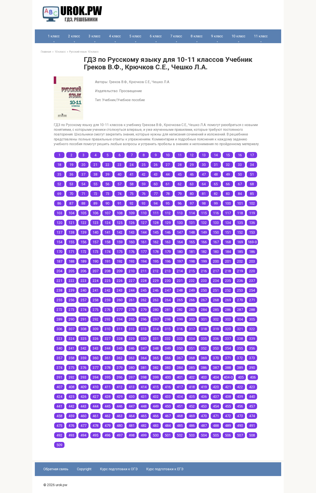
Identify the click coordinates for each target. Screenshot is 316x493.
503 (192, 435)
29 (192, 165)
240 (83, 290)
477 (83, 426)
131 (192, 223)
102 (252, 203)
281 (168, 310)
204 (59, 271)
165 (192, 242)
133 (216, 223)
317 (192, 329)
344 (107, 348)
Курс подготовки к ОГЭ (119, 469)
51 (252, 174)
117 (228, 213)
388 (228, 368)
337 (228, 339)
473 (240, 416)
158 (107, 242)
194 (144, 261)
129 (168, 223)
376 (83, 368)
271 (252, 300)
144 (144, 232)
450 (168, 406)
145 (156, 232)
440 (252, 397)
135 (240, 223)
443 (83, 406)
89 (95, 203)
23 (119, 165)
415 (156, 387)
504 (204, 435)
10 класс (238, 36)
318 (204, 329)
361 (107, 358)
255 (59, 300)
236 (240, 281)
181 (192, 252)
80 (192, 194)
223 (83, 281)
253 (240, 290)
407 (59, 387)
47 (204, 174)
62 (180, 184)
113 (180, 213)
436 (204, 397)
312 (132, 329)
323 (59, 339)
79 (180, 194)
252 (228, 290)
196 (168, 261)
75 (131, 194)
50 (240, 174)
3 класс (94, 36)
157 (95, 242)
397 (132, 377)
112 (168, 213)
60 (156, 184)
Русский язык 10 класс (84, 51)
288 (252, 310)
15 (228, 155)
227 (132, 281)
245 (144, 290)
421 (228, 387)
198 (192, 261)
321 (240, 329)
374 (59, 368)
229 (156, 281)
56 (107, 184)
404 (216, 377)
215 (192, 271)
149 (204, 232)
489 (228, 426)
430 (132, 397)
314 (156, 329)
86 (59, 203)
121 (71, 223)
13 (204, 155)
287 (240, 310)
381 (144, 368)
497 (120, 435)
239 (71, 290)
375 (71, 368)
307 (71, 329)
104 (71, 213)
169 (240, 242)
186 (252, 252)
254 (252, 290)
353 (216, 348)
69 (59, 194)
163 (168, 242)
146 (168, 232)
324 (71, 339)
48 (216, 174)
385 (192, 368)
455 (228, 406)
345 (120, 348)
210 (132, 271)
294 (120, 319)
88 (83, 203)
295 (132, 319)
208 (107, 271)
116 (216, 213)
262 (144, 300)
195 (156, 261)
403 (204, 377)
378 (107, 368)
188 (71, 261)
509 (59, 445)
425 (71, 397)
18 (59, 165)
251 (216, 290)
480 (120, 426)
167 (216, 242)
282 (180, 310)
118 (240, 213)
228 (144, 281)
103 (59, 213)
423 (252, 387)
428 (107, 397)
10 (168, 155)
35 (59, 174)
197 (180, 261)
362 (120, 358)
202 (240, 261)
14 (216, 155)
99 (216, 203)
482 (144, 426)
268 (216, 300)
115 (204, 213)
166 (204, 242)
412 (120, 387)
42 (144, 174)
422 (240, 387)
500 (156, 435)
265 (180, 300)
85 (252, 194)
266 (192, 300)
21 (95, 165)
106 (95, 213)
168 (228, 242)
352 (204, 348)
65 (216, 184)
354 (228, 348)
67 (240, 184)
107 (107, 213)
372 (240, 358)
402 (192, 377)
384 (180, 368)
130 (180, 223)
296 (144, 319)
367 (180, 358)
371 (228, 358)
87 (71, 203)
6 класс (156, 36)
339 (252, 339)
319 (216, 329)
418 (192, 387)
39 (107, 174)
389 (240, 368)
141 (107, 232)
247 (168, 290)
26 (156, 165)
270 (240, 300)
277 (120, 310)
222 (71, 281)
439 (240, 397)
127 (144, 223)
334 (192, 339)
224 (95, 281)
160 (132, 242)
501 (168, 435)
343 (95, 348)
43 (156, 174)
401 (180, 377)
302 (216, 319)
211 (144, 271)
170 (59, 252)
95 (168, 203)
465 (144, 416)
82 (216, 194)
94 (156, 203)
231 (180, 281)
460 (83, 416)
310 (107, 329)
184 (228, 252)
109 (132, 213)
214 (180, 271)
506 (228, 435)
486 (192, 426)
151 (228, 232)
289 (59, 319)
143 (132, 232)
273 (71, 310)
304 (240, 319)
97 (192, 203)
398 (144, 377)
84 (240, 194)
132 (204, 223)
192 (120, 261)
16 (240, 155)
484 (168, 426)
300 (192, 319)
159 (120, 242)
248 (180, 290)
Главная (46, 51)
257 (83, 300)
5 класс (135, 36)
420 (216, 387)
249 (192, 290)
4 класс (115, 36)
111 (156, 213)
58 (131, 184)
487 (204, 426)
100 (228, 203)
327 (107, 339)
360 (95, 358)
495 (95, 435)
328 (120, 339)
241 (95, 290)
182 (204, 252)
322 (252, 329)
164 (180, 242)
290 (71, 319)
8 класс (196, 36)
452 (192, 406)
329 (132, 339)
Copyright (84, 469)
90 (107, 203)
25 (144, 165)
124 (107, 223)
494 (83, 435)
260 (120, 300)
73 (107, 194)
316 (180, 329)
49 (228, 174)
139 (83, 232)
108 (120, 213)
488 (216, 426)
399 (156, 377)
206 (83, 271)
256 (71, 300)
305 (252, 319)
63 (192, 184)
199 (204, 261)
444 (95, 406)
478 (95, 426)
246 (156, 290)
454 (216, 406)
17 (252, 155)
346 (132, 348)
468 (180, 416)
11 (180, 155)
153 (252, 232)
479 (107, 426)
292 (95, 319)
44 (168, 174)
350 (180, 348)
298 (168, 319)
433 (168, 397)
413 (132, 387)
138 (71, 232)
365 (156, 358)
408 (71, 387)
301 (204, 319)
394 (95, 377)
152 (240, 232)
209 (120, 271)
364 (144, 358)
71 (83, 194)
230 (168, 281)
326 (95, 339)
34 (252, 165)
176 (132, 252)
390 (252, 368)
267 (204, 300)
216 (204, 271)
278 (132, 310)
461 (95, 416)
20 (83, 165)
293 (107, 319)
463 (120, 416)
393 (83, 377)
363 (132, 358)
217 (216, 271)
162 (156, 242)
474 (252, 416)
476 (71, 426)
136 (252, 223)
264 (168, 300)
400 (168, 377)
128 (156, 223)
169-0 (252, 242)
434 (180, 397)
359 (83, 358)
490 (240, 426)
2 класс (74, 36)
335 (204, 339)
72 (95, 194)
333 (180, 339)
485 (180, 426)
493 (71, 435)
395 (107, 377)
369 (204, 358)
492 (59, 435)
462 (107, 416)
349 (168, 348)
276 (107, 310)
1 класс (54, 36)
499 (144, 435)
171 (71, 252)
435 (192, 397)
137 (59, 232)
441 (59, 406)
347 (144, 348)
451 (180, 406)
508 (252, 435)
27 (168, 165)
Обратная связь (55, 469)
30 (204, 165)
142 (120, 232)
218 (228, 271)
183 (216, 252)
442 (71, 406)
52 (59, 184)
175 (120, 252)
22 (107, 165)
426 (83, 397)
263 (156, 300)
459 (71, 416)
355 (240, 348)
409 (83, 387)
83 (228, 194)
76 (144, 194)
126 (132, 223)
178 (156, 252)
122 (83, 223)
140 (95, 232)
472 (228, 416)
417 (180, 387)
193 (132, 261)
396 (120, 377)
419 (204, 387)
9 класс (217, 36)
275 (95, 310)
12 (192, 155)
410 (95, 387)
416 (168, 387)
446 (120, 406)
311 (120, 329)
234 (216, 281)
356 (252, 348)
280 (156, 310)
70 (71, 194)
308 (83, 329)
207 (95, 271)
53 (71, 184)
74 (119, 194)
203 (252, 261)
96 (180, 203)
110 (144, 213)
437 (216, 397)
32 (228, 165)
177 (144, 252)
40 (119, 174)
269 (228, 300)
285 (216, 310)
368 (192, 358)
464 (132, 416)
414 (144, 387)
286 (228, 310)
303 (228, 319)
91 (119, 203)
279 (144, 310)
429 (120, 397)
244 (132, 290)
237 (252, 281)
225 (107, 281)
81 (204, 194)
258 (95, 300)
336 (216, 339)
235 (228, 281)
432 (156, 397)
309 (95, 329)
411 (107, 387)
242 (107, 290)
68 (252, 184)
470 (204, 416)
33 (240, 165)
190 (95, 261)
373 (252, 358)
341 (71, 348)
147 (180, 232)
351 (192, 348)
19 (71, 165)
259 (107, 300)
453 (204, 406)
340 (59, 348)
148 (192, 232)
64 (204, 184)
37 (83, 174)
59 (144, 184)
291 (83, 319)
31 (216, 165)
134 (228, 223)
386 (204, 368)
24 (131, 165)
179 (168, 252)
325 (83, 339)
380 (132, 368)
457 (252, 406)
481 (132, 426)
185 (240, 252)
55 (95, 184)
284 (204, 310)
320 (228, 329)
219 (240, 271)
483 (156, 426)
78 (168, 194)
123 (95, 223)
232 (192, 281)
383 (168, 368)
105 (83, 213)
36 (71, 174)
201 (228, 261)
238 (59, 290)
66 (228, 184)
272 (59, 310)
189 (83, 261)
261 (132, 300)
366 (168, 358)
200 (216, 261)
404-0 (228, 377)
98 (204, 203)
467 (168, 416)
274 (83, 310)
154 (59, 242)
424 (59, 397)
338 (240, 339)
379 (120, 368)
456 (240, 406)
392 (71, 377)
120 (59, 223)
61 (168, 184)
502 (180, 435)
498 (132, 435)
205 (71, 271)
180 (180, 252)
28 (180, 165)
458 (59, 416)
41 (131, 174)
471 (216, 416)
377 (95, 368)
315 (168, 329)
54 (83, 184)
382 (156, 368)
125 (120, 223)
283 (192, 310)
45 (180, 174)
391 (59, 377)
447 (132, 406)
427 (95, 397)
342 (83, 348)
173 (95, 252)
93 (144, 203)
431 (144, 397)
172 (83, 252)
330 (144, 339)
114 (192, 213)
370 (216, 358)
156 (83, 242)
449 (156, 406)
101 (240, 203)
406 (253, 377)
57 (119, 184)
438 (228, 397)
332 (168, 339)
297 (156, 319)
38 (95, 174)
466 (156, 416)
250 (204, 290)
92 (131, 203)
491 (252, 426)
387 (216, 368)
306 (59, 329)
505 (216, 435)
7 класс (176, 36)
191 (107, 261)
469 (192, 416)
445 (107, 406)
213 (168, 271)
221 (59, 281)
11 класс (261, 36)
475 (59, 426)
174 (107, 252)
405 (241, 377)
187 (59, 261)
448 (144, 406)
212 (156, 271)
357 (59, 358)
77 (156, 194)
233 (204, 281)
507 (240, 435)
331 (156, 339)
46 (192, 174)
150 (216, 232)
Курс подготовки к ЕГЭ (164, 469)
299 (180, 319)
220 (252, 271)
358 (71, 358)
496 (107, 435)
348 (156, 348)
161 (144, 242)
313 (144, 329)
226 (120, 281)
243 (120, 290)
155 (71, 242)
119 (252, 213)
